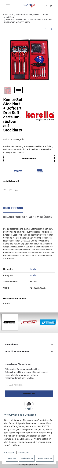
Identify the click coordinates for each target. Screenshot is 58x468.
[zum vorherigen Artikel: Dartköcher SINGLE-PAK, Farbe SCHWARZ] (46, 29)
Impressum (9, 452)
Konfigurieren (27, 458)
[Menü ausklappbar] (8, 5)
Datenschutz (24, 452)
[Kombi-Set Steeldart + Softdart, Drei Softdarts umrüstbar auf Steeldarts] (29, 58)
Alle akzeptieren (45, 458)
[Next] (54, 322)
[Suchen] (45, 6)
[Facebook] (27, 404)
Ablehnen (12, 458)
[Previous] (3, 322)
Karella (33, 275)
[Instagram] (31, 404)
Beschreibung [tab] (13, 208)
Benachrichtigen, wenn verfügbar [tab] (27, 217)
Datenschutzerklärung (15, 372)
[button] (29, 344)
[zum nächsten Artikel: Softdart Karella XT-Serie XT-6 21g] (52, 29)
